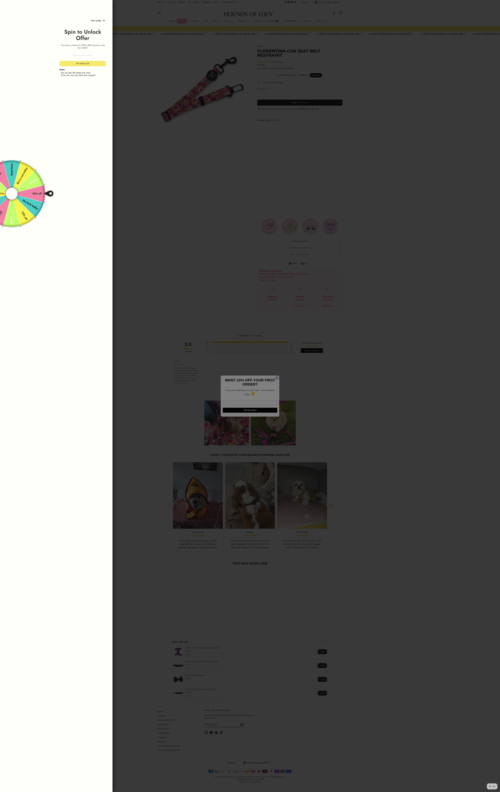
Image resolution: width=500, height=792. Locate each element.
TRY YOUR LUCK (82, 63)
